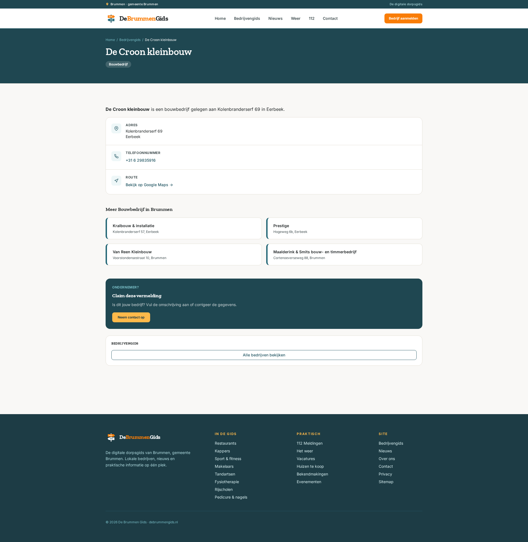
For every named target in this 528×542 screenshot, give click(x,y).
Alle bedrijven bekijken (264, 355)
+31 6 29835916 (141, 160)
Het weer (305, 451)
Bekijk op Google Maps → (149, 184)
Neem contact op (131, 317)
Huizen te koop (310, 466)
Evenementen (309, 481)
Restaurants (225, 443)
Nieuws (275, 18)
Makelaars (224, 466)
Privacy (385, 474)
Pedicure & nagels (231, 497)
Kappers (222, 451)
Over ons (387, 458)
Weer (296, 18)
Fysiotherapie (227, 481)
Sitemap (386, 481)
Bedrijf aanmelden (403, 18)
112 (312, 18)
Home (220, 18)
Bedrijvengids (247, 18)
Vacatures (306, 458)
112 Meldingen (310, 443)
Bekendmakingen (312, 474)
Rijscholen (224, 489)
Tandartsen (225, 474)
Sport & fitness (228, 458)
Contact (330, 18)
